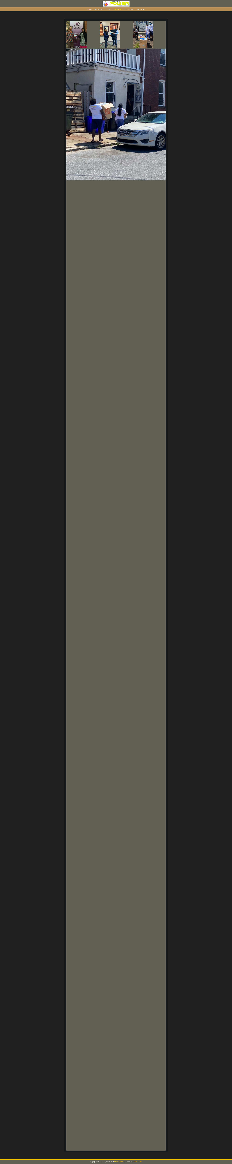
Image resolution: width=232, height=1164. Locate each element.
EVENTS (109, 9)
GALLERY (118, 9)
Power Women (119, 1162)
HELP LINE (141, 9)
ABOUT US (99, 9)
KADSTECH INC (137, 1162)
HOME (89, 9)
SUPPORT (129, 9)
